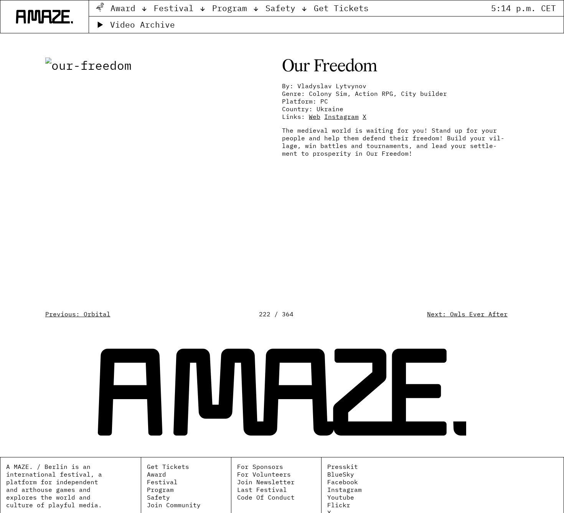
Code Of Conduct (266, 497)
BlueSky (340, 474)
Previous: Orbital (77, 314)
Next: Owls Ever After (467, 314)
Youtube (340, 497)
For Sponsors (260, 466)
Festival (176, 8)
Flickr (338, 505)
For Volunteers (264, 474)
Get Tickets (341, 8)
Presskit (342, 466)
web (314, 116)
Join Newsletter (266, 482)
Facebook (342, 482)
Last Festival (262, 489)
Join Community (174, 505)
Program (232, 8)
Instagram (344, 489)
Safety (283, 8)
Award (125, 8)
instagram (341, 116)
